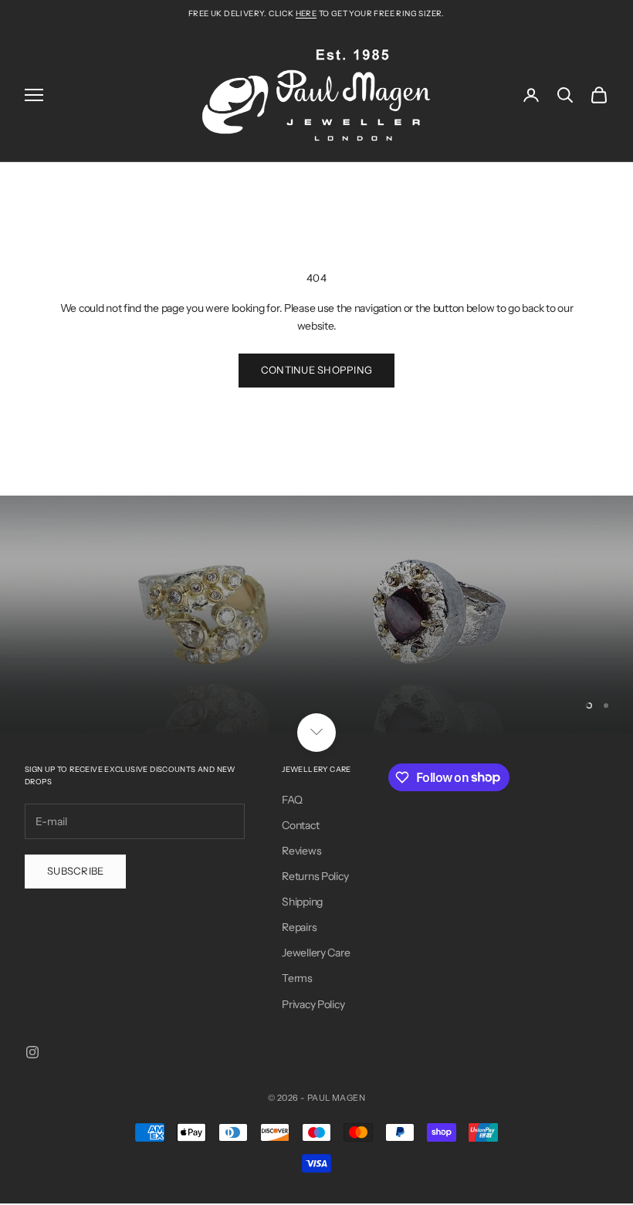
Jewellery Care (316, 953)
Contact (300, 825)
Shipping (302, 902)
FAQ (292, 800)
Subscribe (75, 871)
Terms (297, 978)
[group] (316, 614)
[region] (316, 614)
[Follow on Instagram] (32, 1052)
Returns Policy (315, 876)
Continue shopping (316, 370)
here (306, 13)
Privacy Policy (313, 1004)
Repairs (299, 927)
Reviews (301, 851)
